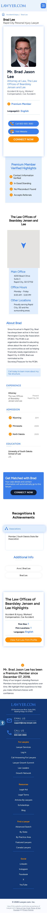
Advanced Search (23, 827)
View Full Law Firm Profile (23, 639)
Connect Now (23, 139)
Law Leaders (23, 768)
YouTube (23, 884)
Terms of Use (21, 908)
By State (23, 832)
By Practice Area (23, 837)
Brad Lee (23, 575)
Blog (23, 810)
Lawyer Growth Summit (23, 763)
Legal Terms (23, 795)
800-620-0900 (20, 735)
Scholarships (23, 805)
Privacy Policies (28, 910)
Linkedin (23, 864)
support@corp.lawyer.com (25, 723)
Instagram (23, 869)
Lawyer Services (23, 747)
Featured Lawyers (23, 842)
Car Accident (29, 93)
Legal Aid (23, 789)
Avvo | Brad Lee (23, 568)
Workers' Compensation (20, 92)
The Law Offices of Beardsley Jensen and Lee (22, 84)
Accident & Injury (15, 91)
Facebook (23, 874)
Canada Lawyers (23, 847)
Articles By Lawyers (23, 800)
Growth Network (23, 773)
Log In (23, 752)
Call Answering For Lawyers (23, 757)
